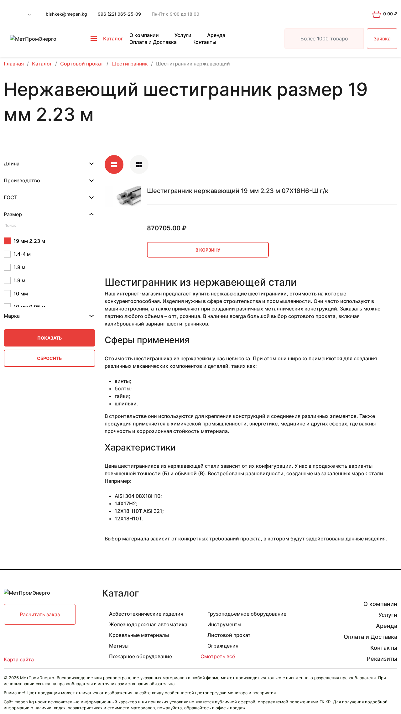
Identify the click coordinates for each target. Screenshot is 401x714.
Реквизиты (382, 658)
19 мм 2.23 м (29, 241)
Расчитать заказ (40, 614)
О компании (144, 35)
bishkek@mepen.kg (66, 14)
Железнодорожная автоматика (148, 624)
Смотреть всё (217, 656)
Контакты (204, 42)
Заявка (382, 38)
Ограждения (222, 646)
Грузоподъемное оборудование (246, 614)
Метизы (118, 646)
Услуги (182, 35)
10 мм (20, 293)
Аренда (216, 35)
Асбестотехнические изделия (146, 614)
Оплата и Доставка (153, 42)
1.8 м (19, 267)
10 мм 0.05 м (29, 307)
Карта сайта (19, 659)
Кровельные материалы (139, 635)
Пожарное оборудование (140, 656)
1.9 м (19, 280)
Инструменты (224, 624)
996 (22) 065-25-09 (119, 14)
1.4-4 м (22, 254)
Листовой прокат (229, 635)
